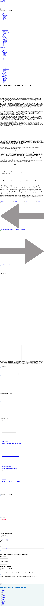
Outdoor (4, 35)
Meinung (5, 26)
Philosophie (10, 466)
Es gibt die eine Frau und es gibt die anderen (11, 481)
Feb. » (4, 544)
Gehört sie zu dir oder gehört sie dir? (9, 431)
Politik (4, 17)
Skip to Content (3, 0)
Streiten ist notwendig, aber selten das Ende (11, 443)
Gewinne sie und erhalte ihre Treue (9, 468)
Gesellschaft (5, 15)
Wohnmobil (5, 40)
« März (1, 544)
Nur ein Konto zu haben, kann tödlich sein (10, 456)
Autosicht (5, 38)
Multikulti (5, 16)
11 (6, 539)
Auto (4, 34)
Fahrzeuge (5, 37)
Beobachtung (5, 27)
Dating (4, 22)
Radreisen (5, 44)
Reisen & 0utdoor (5, 39)
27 (0, 542)
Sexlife (4, 23)
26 (7, 541)
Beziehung (3, 20)
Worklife (4, 18)
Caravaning (5, 41)
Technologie (5, 19)
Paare (4, 21)
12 (7, 539)
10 (5, 539)
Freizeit (4, 29)
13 (0, 540)
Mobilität (3, 36)
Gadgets (4, 33)
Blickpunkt (5, 28)
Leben (3, 14)
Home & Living (6, 32)
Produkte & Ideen (5, 30)
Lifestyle (3, 24)
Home (3, 13)
